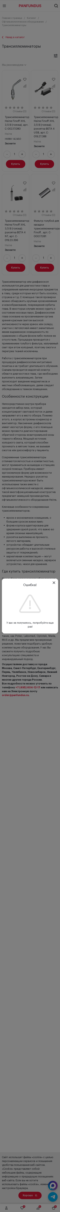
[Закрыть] (54, 582)
